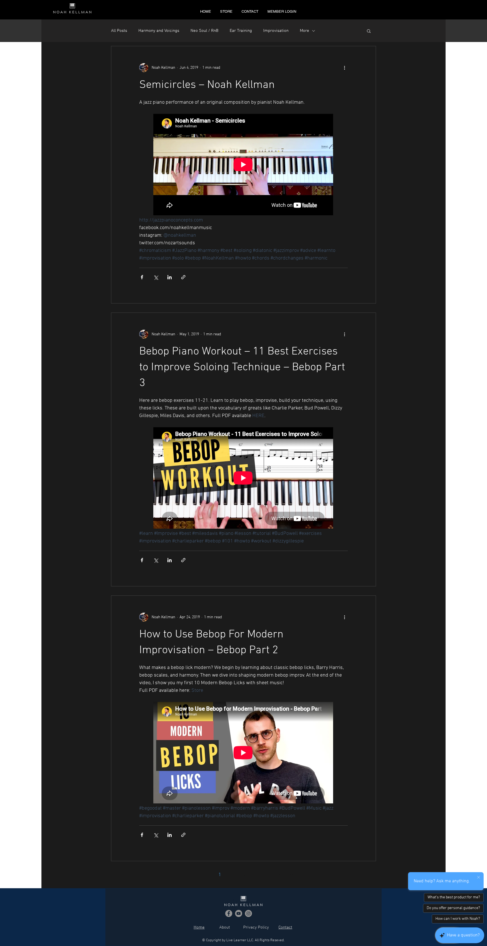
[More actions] (344, 67)
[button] (368, 31)
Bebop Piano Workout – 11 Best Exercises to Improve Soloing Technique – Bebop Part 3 (242, 367)
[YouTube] (238, 913)
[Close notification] (478, 877)
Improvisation (276, 30)
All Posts (119, 30)
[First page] (196, 875)
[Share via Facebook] (142, 277)
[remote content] (243, 165)
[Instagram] (248, 913)
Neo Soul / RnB (204, 30)
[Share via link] (183, 277)
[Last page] (291, 875)
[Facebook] (228, 913)
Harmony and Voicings (158, 30)
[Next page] (279, 875)
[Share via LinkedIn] (169, 277)
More (304, 30)
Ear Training (241, 30)
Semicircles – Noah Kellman (207, 85)
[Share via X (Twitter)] (155, 277)
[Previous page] (208, 875)
